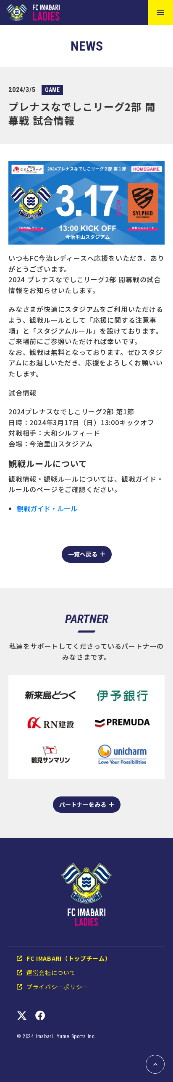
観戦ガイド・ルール (47, 508)
